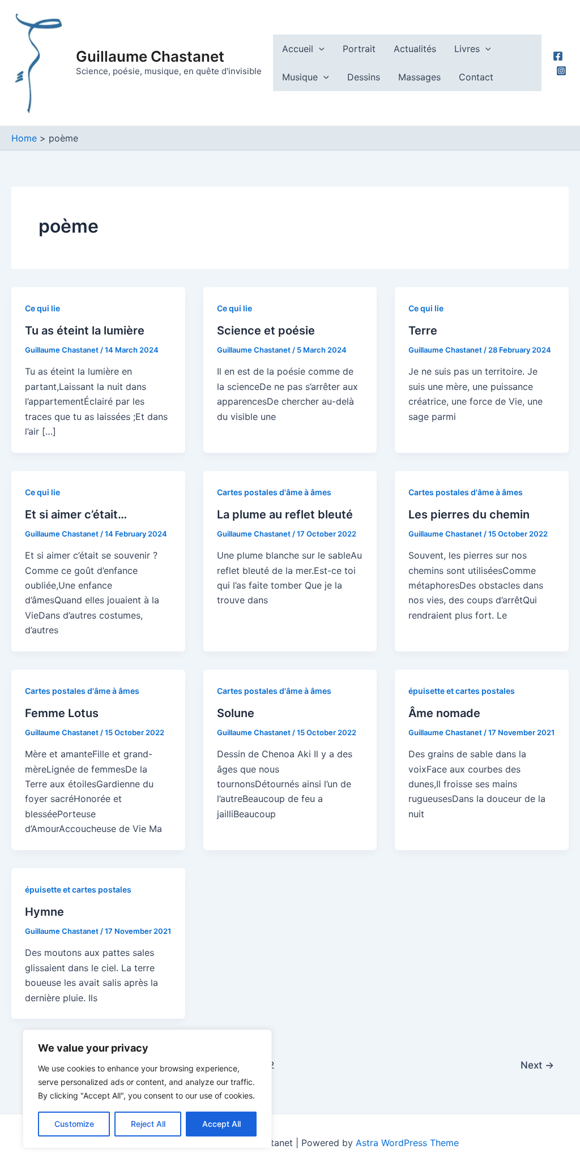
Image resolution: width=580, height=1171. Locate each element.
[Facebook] (558, 56)
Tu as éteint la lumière (84, 330)
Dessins (363, 77)
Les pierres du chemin (469, 514)
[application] (319, 49)
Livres (467, 48)
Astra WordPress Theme (407, 1142)
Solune (235, 713)
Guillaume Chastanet (150, 56)
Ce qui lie (42, 308)
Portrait (359, 48)
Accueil (297, 48)
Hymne (44, 912)
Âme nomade (444, 713)
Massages (419, 77)
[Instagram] (561, 71)
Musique (300, 77)
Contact (476, 77)
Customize (74, 1124)
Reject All (148, 1124)
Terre (422, 330)
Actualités (415, 48)
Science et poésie (266, 330)
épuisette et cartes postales (461, 691)
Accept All (221, 1124)
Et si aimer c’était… (76, 514)
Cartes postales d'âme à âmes (274, 492)
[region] (147, 1089)
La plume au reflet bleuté (285, 514)
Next (537, 1065)
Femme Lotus (62, 713)
